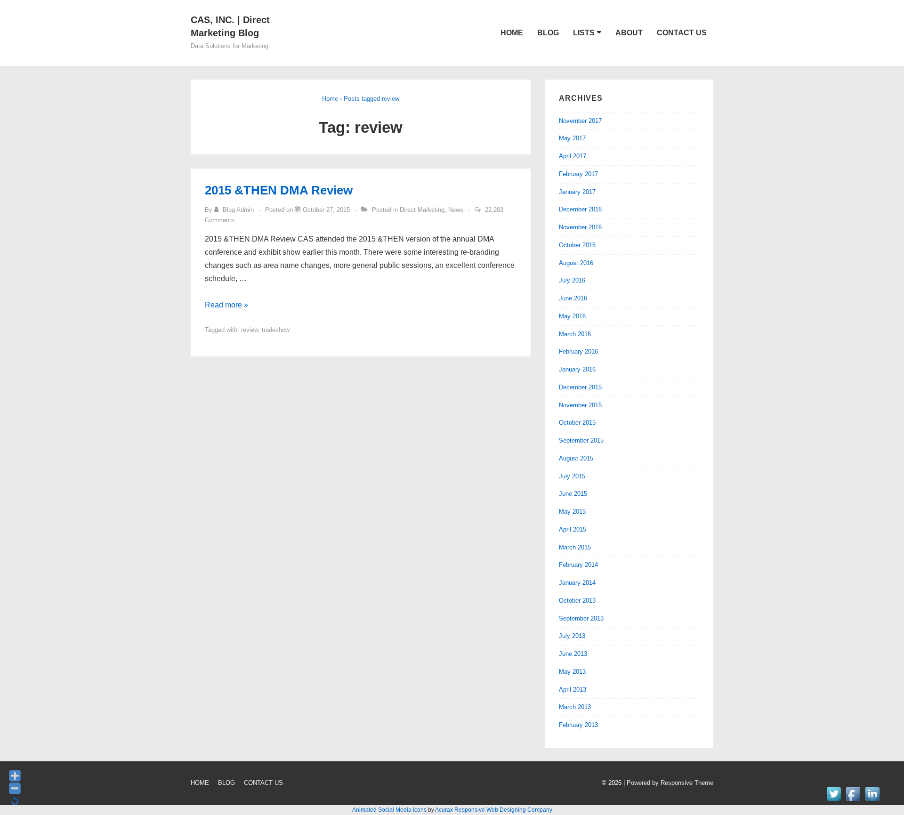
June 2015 (573, 493)
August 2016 (576, 262)
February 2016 (578, 351)
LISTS (584, 33)
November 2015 (580, 405)
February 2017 (578, 174)
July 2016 (572, 280)
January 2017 (577, 191)
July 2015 (572, 476)
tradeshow (276, 329)
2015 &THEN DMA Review (279, 190)
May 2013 (572, 671)
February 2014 (578, 564)
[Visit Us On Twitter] (833, 801)
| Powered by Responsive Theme (668, 782)
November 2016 (580, 227)
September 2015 (581, 440)
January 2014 (577, 582)
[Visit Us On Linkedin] (872, 801)
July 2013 (572, 635)
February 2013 (578, 724)
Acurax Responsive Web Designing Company (493, 810)
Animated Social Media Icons (389, 810)
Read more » (226, 305)
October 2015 (577, 422)
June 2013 (573, 653)
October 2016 (577, 245)
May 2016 (572, 316)
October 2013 (577, 600)
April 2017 (572, 156)
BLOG (548, 33)
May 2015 (572, 511)
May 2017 (572, 138)
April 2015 (572, 529)
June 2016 (573, 298)
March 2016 (575, 334)
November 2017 (580, 120)
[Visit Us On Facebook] (853, 801)
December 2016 (580, 209)
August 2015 (576, 458)
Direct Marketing (422, 209)
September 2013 (581, 618)
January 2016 (577, 369)
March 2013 (575, 706)
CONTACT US (682, 33)
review (249, 329)
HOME (511, 33)
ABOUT (629, 33)
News (455, 209)
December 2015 (580, 387)
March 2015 (575, 547)
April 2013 (572, 689)
